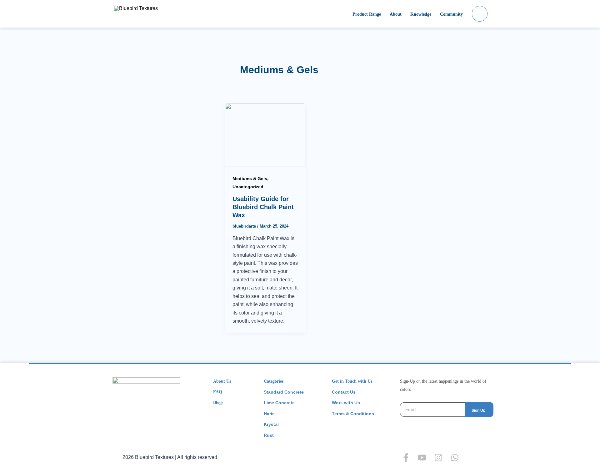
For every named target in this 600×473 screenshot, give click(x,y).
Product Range (366, 14)
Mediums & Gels (249, 178)
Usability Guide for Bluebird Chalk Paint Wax (263, 207)
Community (451, 14)
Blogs (218, 402)
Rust (269, 435)
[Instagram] (438, 457)
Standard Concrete (284, 392)
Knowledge (420, 14)
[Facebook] (406, 457)
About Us (222, 381)
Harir (269, 413)
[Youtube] (422, 457)
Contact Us (344, 392)
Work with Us (346, 402)
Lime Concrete (279, 402)
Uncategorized (247, 186)
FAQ (217, 392)
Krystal (271, 424)
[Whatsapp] (454, 457)
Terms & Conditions (353, 413)
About (396, 14)
